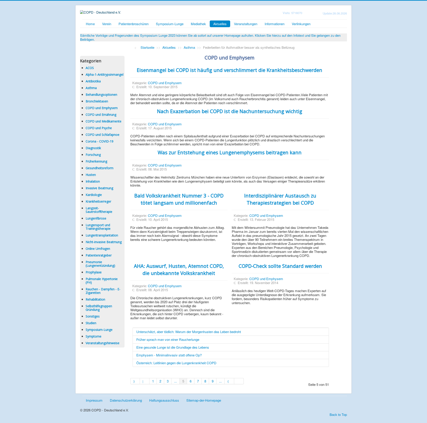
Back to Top (338, 414)
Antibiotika (93, 81)
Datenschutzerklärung (126, 400)
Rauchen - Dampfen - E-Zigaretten (103, 291)
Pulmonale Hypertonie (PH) (102, 281)
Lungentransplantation (102, 235)
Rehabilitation (95, 299)
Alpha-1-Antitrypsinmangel (104, 74)
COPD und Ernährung (101, 114)
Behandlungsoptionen (101, 94)
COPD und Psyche (99, 128)
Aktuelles (220, 23)
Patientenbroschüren (134, 23)
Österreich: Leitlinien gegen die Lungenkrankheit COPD (176, 362)
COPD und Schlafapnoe (102, 134)
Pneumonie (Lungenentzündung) (100, 264)
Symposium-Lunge (169, 23)
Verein (106, 23)
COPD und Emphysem (102, 108)
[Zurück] (144, 381)
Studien (91, 323)
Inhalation (93, 181)
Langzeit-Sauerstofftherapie (99, 210)
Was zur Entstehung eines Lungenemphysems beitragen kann (230, 152)
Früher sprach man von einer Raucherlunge (167, 339)
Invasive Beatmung (99, 188)
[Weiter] (229, 381)
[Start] (135, 381)
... (175, 381)
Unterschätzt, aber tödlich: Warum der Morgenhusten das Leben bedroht (188, 331)
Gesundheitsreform (99, 168)
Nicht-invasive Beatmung (104, 242)
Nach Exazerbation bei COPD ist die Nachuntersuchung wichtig (229, 111)
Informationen (274, 23)
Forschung (93, 155)
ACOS (90, 68)
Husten (91, 175)
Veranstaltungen (245, 23)
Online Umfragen (98, 248)
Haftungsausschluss (164, 400)
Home (90, 23)
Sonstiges (93, 316)
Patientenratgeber (99, 255)
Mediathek (198, 23)
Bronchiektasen (97, 101)
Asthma (91, 88)
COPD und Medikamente (103, 121)
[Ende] (239, 381)
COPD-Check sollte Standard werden (280, 265)
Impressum (94, 400)
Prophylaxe (94, 272)
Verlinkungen (301, 23)
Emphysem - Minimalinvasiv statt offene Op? (169, 355)
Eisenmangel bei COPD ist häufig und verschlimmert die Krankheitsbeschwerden (229, 70)
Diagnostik (93, 148)
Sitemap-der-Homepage (203, 400)
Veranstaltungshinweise (102, 343)
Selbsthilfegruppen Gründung (99, 308)
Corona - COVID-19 (99, 141)
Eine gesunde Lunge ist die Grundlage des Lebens (172, 347)
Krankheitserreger (98, 201)
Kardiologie (94, 195)
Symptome (93, 336)
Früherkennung (96, 161)
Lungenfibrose (96, 218)
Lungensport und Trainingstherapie (98, 227)
